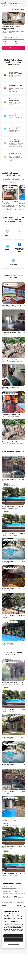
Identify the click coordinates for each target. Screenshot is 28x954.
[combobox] (13, 38)
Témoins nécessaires (13, 940)
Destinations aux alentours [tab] (9, 887)
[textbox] (7, 43)
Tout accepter (13, 936)
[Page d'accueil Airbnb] (3, 9)
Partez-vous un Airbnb (17, 9)
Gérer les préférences (13, 944)
